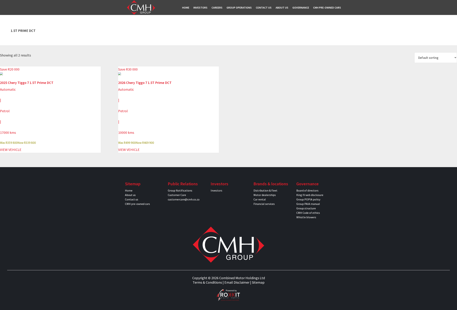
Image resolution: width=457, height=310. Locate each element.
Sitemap (258, 282)
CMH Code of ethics (308, 213)
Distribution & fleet (265, 190)
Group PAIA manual (308, 204)
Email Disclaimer (236, 282)
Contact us (131, 199)
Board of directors (307, 190)
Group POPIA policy (308, 199)
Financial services (264, 204)
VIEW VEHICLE (10, 149)
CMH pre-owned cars (137, 204)
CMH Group (141, 7)
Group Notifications (180, 190)
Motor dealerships (264, 195)
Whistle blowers (306, 217)
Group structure (306, 208)
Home (128, 190)
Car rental (259, 199)
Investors (216, 190)
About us (130, 195)
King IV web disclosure (309, 195)
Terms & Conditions (207, 282)
